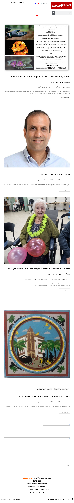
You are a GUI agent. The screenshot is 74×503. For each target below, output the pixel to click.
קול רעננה (37, 279)
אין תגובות (37, 87)
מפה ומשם (44, 279)
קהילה (45, 180)
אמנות (45, 87)
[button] (37, 16)
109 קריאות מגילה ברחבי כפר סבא (55, 174)
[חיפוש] (53, 13)
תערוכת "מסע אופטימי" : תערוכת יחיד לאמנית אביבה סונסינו (44, 396)
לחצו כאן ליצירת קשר (37, 492)
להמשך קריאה (64, 97)
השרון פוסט (65, 87)
